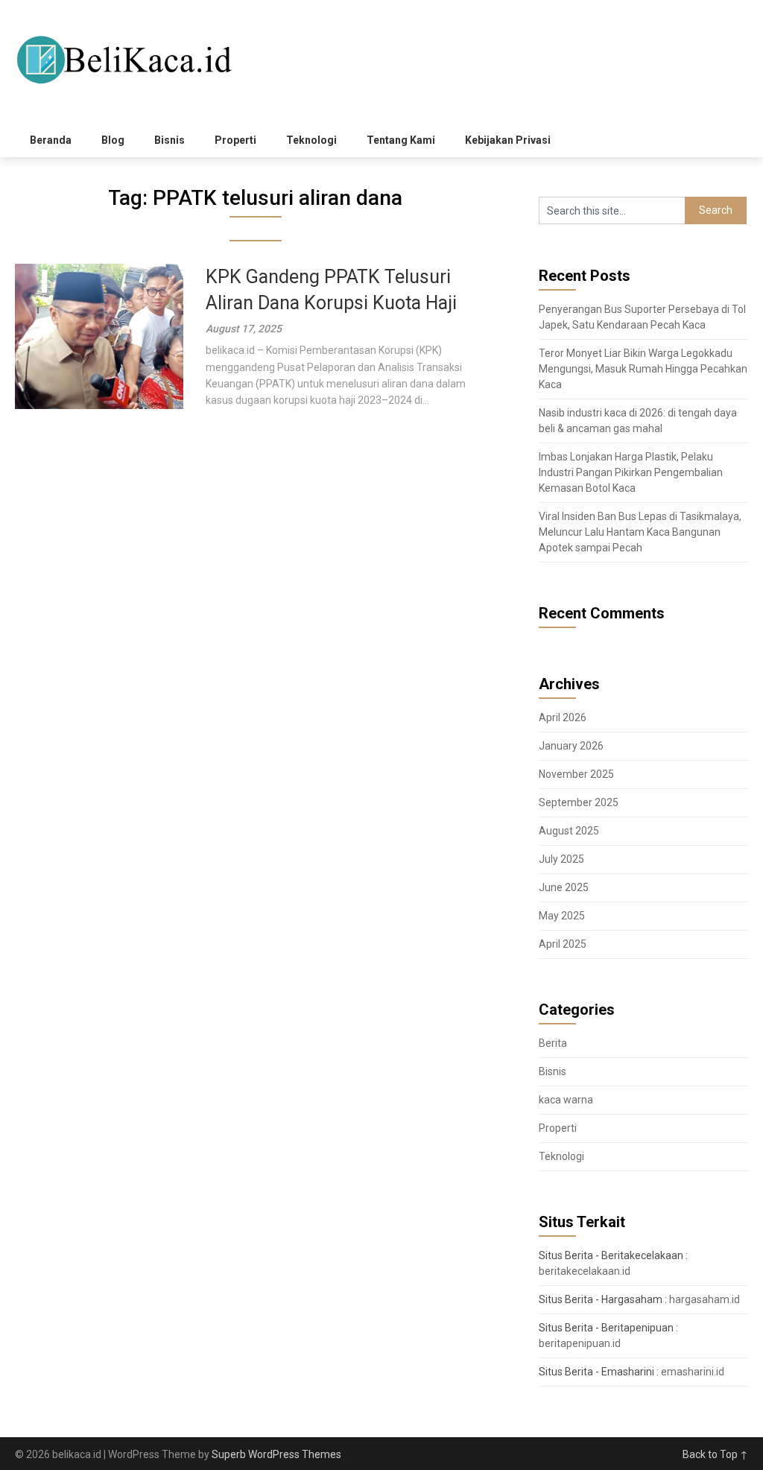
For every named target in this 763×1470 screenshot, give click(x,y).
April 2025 (562, 944)
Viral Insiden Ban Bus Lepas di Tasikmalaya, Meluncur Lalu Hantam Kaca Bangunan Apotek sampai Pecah (640, 532)
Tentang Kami (401, 140)
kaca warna (566, 1100)
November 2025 (576, 774)
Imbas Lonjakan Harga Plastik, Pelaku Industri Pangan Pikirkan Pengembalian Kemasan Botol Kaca (631, 472)
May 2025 (562, 916)
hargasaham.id (704, 1299)
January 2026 (571, 746)
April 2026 (562, 717)
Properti (235, 140)
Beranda (51, 140)
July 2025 (561, 859)
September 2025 (578, 802)
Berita (553, 1043)
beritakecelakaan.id (584, 1271)
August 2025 (569, 831)
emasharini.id (692, 1372)
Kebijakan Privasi (508, 140)
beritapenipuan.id (580, 1343)
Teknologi (311, 140)
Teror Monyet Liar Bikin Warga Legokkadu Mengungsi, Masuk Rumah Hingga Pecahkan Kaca (643, 368)
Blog (112, 140)
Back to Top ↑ (715, 1454)
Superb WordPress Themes (276, 1454)
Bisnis (169, 140)
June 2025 (564, 887)
